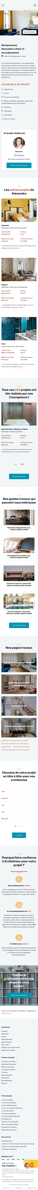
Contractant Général (8, 1070)
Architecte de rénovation (22, 747)
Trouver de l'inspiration (9, 1149)
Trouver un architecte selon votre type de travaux (17, 1144)
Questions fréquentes (8, 1064)
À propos (4, 1031)
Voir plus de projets (19, 476)
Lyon (3, 805)
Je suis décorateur (7, 1111)
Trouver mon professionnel (19, 165)
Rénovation (22, 1011)
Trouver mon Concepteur (19, 995)
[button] (15, 826)
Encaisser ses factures (9, 1127)
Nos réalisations (6, 1080)
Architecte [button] (20, 155)
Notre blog (4, 1034)
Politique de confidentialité (10, 1047)
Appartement (31, 1011)
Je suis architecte (7, 1100)
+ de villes (19, 835)
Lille (2, 812)
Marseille (4, 819)
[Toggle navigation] (34, 5)
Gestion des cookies (8, 1050)
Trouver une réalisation (9, 1011)
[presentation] (17, 464)
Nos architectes (6, 1075)
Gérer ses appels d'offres (9, 1124)
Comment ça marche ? (9, 1061)
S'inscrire (4, 1072)
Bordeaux (4, 798)
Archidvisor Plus (6, 1141)
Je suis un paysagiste (8, 1113)
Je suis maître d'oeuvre (9, 1105)
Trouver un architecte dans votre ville (13, 1146)
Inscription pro (6, 1119)
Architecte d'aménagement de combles (14, 740)
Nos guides (5, 1078)
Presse (3, 1037)
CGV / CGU (5, 1045)
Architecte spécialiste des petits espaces (15, 750)
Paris (3, 791)
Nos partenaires (6, 1039)
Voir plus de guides (19, 625)
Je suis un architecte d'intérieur (12, 1108)
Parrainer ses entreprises (9, 1122)
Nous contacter (6, 1042)
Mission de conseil (7, 1067)
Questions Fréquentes (9, 1130)
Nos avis (4, 1083)
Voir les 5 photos (29, 32)
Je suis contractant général (10, 1116)
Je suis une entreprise (8, 1103)
